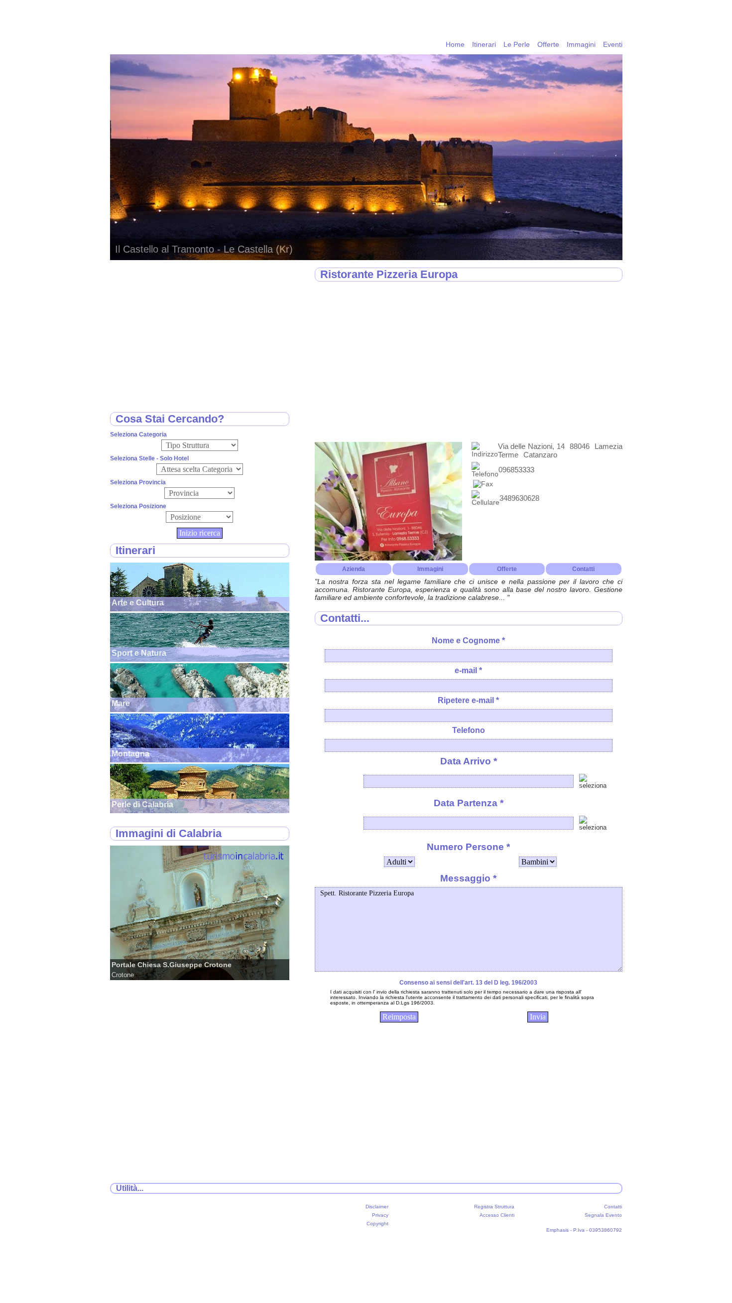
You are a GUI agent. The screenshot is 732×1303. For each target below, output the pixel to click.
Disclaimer (377, 1206)
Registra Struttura (494, 1206)
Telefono (468, 730)
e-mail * (468, 670)
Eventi (612, 44)
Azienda (353, 569)
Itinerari (484, 44)
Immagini (581, 44)
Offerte (548, 44)
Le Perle (516, 44)
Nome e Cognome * (468, 640)
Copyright (377, 1223)
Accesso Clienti (497, 1215)
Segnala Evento (603, 1215)
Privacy (380, 1215)
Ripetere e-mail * (468, 700)
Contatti (583, 569)
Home (455, 44)
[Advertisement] (468, 362)
